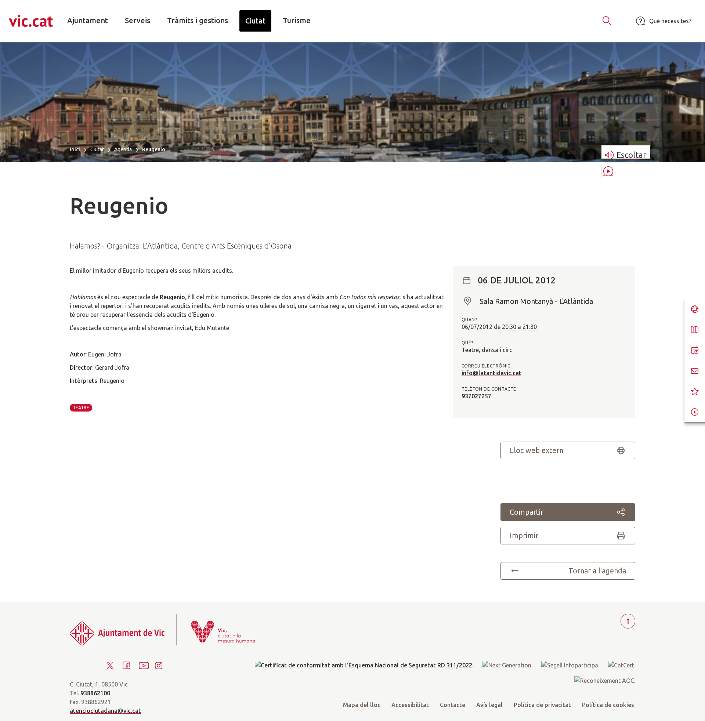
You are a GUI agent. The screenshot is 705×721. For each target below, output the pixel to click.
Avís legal (489, 705)
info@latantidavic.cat (491, 373)
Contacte (452, 705)
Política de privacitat (542, 705)
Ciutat (97, 149)
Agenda (123, 149)
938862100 (95, 693)
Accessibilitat (410, 705)
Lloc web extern (536, 450)
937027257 (476, 396)
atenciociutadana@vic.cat (105, 710)
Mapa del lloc (361, 705)
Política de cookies (608, 705)
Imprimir (524, 535)
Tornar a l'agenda (597, 570)
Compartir (526, 512)
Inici (75, 149)
